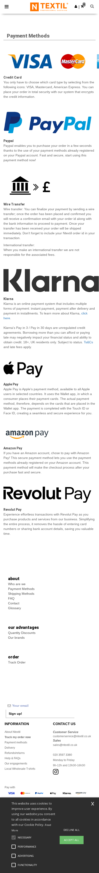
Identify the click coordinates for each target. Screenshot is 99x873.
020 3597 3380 (62, 754)
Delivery (10, 747)
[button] (76, 6)
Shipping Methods (21, 593)
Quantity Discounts (21, 633)
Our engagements (16, 763)
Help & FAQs (12, 758)
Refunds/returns (15, 753)
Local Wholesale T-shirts (20, 768)
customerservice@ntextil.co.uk (72, 736)
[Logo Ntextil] (49, 6)
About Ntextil (12, 732)
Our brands (16, 637)
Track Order (17, 662)
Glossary (14, 608)
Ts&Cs (88, 342)
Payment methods (16, 742)
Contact (13, 603)
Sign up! (15, 713)
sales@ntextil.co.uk (65, 745)
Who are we (17, 584)
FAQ (11, 598)
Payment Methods (21, 589)
